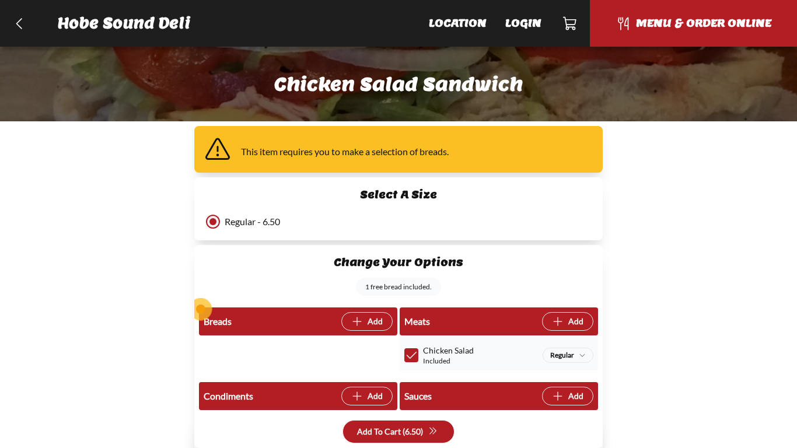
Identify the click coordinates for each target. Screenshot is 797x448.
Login (523, 23)
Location (458, 23)
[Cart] (570, 23)
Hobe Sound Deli (124, 23)
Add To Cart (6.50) (390, 431)
